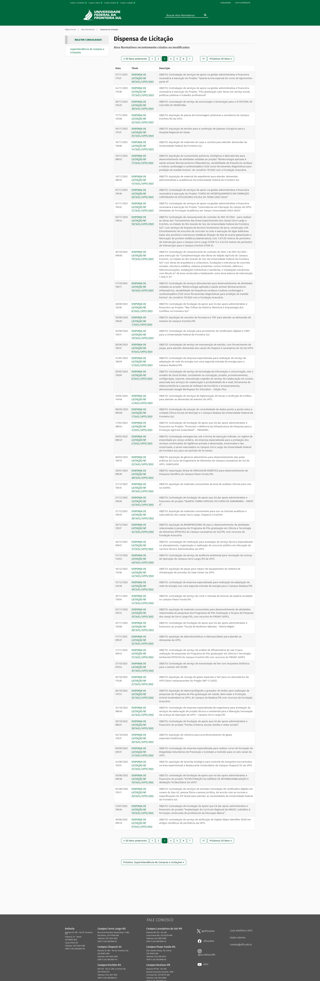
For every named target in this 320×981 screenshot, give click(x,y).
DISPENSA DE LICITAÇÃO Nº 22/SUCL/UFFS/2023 (143, 119)
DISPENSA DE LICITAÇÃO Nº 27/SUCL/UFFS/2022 (142, 681)
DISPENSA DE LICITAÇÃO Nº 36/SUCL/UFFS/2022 (143, 474)
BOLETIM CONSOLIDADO (88, 39)
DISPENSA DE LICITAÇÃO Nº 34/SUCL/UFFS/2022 (143, 528)
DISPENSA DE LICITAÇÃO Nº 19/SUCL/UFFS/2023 (143, 255)
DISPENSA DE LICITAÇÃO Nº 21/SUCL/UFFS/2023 (143, 207)
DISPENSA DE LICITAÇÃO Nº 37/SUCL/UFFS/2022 (142, 545)
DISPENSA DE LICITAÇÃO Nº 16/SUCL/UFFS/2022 (143, 810)
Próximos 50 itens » (221, 58)
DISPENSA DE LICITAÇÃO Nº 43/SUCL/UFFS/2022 (143, 501)
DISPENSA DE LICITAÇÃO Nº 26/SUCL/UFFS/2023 (143, 193)
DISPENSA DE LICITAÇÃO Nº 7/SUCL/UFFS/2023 (142, 321)
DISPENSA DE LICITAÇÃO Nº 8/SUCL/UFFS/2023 (142, 307)
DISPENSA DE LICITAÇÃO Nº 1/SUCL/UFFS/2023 (142, 413)
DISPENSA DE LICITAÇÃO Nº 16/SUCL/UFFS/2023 (143, 287)
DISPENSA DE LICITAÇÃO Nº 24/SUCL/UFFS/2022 (143, 711)
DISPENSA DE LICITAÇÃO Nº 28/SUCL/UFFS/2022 (143, 626)
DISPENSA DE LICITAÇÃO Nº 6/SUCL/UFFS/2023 (142, 375)
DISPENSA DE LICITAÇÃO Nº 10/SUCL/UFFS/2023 (143, 334)
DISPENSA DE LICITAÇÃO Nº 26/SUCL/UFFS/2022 (143, 738)
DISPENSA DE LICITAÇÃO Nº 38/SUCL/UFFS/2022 (143, 515)
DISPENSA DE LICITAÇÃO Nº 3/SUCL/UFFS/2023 (142, 426)
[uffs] (103, 14)
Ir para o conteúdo (78, 3)
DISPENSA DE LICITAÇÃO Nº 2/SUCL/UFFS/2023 (142, 440)
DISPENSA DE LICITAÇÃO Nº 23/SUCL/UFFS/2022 (143, 765)
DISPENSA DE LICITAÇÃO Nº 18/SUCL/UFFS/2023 (143, 221)
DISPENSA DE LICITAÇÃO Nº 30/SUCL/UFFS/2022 (143, 725)
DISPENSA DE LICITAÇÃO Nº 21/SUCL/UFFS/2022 (143, 752)
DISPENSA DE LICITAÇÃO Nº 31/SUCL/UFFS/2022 (143, 654)
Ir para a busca (111, 3)
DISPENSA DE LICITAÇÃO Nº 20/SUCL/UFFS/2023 (143, 78)
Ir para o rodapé (127, 3)
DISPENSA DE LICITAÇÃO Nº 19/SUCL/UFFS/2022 (143, 779)
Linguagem (225, 3)
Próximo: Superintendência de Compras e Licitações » (153, 862)
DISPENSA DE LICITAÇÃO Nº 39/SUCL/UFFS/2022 (143, 586)
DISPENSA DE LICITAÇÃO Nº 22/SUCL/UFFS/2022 (143, 461)
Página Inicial (70, 29)
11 (203, 58)
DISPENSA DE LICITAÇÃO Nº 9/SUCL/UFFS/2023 (142, 348)
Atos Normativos (88, 29)
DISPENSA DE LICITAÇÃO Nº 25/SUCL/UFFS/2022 (143, 694)
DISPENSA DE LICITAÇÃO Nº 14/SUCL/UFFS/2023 (143, 146)
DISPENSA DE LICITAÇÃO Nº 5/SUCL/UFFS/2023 (142, 362)
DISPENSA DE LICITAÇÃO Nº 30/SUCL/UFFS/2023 (143, 105)
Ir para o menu (95, 3)
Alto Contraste (242, 3)
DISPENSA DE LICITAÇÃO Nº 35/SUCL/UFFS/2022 (143, 667)
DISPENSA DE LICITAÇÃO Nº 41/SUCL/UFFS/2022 (143, 599)
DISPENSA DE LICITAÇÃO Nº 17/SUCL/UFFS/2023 (142, 159)
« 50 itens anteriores (135, 58)
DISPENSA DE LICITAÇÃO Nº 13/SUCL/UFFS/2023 (143, 180)
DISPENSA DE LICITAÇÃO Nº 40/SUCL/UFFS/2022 (143, 559)
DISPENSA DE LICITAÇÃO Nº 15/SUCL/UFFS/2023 (143, 92)
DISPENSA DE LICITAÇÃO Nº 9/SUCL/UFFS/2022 (142, 823)
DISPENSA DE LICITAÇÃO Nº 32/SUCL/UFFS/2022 (143, 640)
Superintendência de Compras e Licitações (87, 51)
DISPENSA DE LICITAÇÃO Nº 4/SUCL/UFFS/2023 (142, 399)
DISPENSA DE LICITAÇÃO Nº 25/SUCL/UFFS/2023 (143, 132)
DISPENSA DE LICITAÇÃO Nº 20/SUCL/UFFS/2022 (143, 792)
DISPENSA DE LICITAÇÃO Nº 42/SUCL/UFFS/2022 (143, 572)
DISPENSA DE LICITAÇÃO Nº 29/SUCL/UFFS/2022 (143, 488)
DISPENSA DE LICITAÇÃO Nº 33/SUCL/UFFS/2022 (143, 613)
